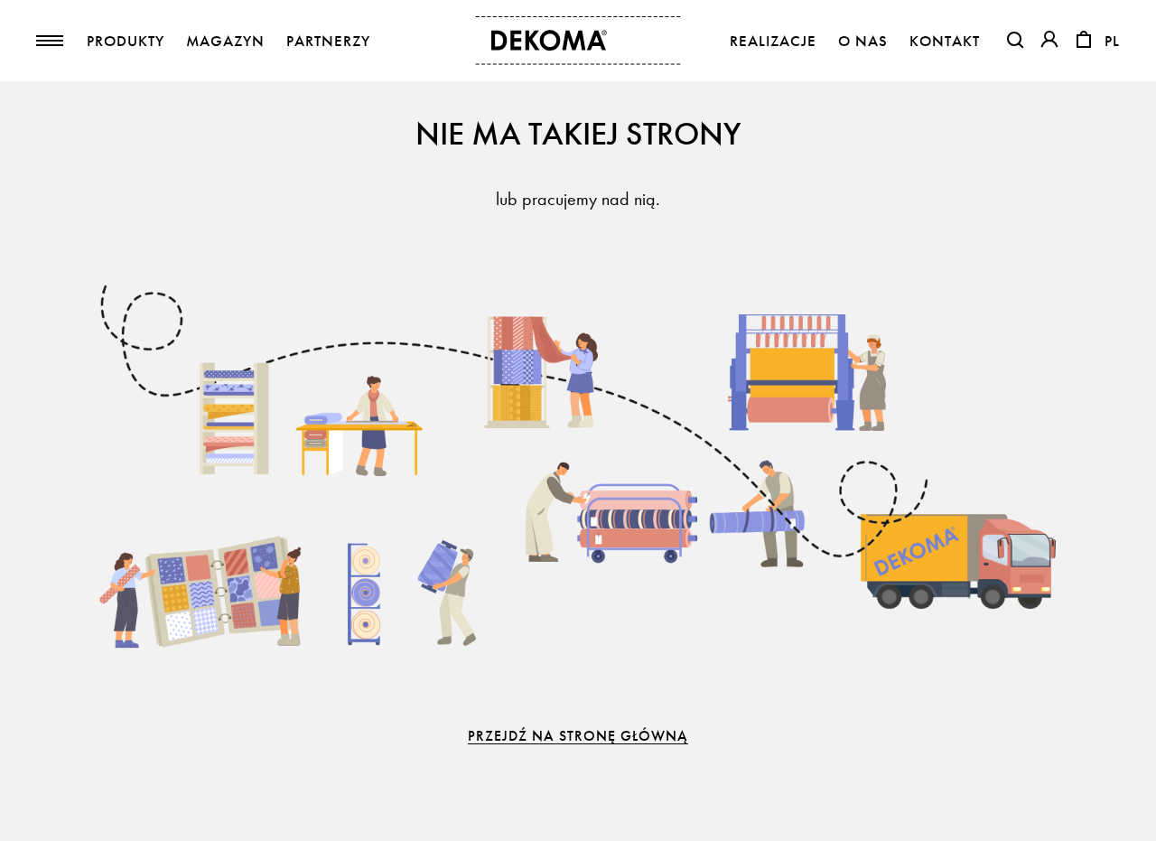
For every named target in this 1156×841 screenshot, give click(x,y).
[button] (1015, 39)
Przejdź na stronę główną (578, 735)
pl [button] (1112, 41)
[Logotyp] (578, 40)
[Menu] (49, 40)
